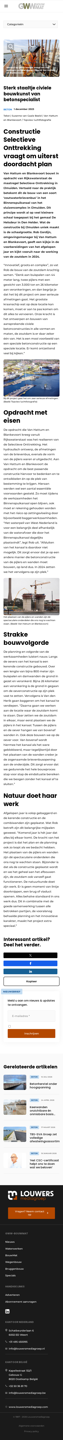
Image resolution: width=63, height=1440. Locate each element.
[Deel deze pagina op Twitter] (30, 955)
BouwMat (11, 1255)
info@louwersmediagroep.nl (27, 1348)
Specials (10, 1275)
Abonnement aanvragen (21, 1301)
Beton (8, 109)
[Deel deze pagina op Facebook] (30, 963)
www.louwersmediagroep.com (28, 1406)
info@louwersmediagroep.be (27, 1392)
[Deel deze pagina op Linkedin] (30, 971)
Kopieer (31, 981)
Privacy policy (31, 1431)
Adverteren (12, 1294)
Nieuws (10, 1241)
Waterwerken (14, 1248)
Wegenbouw (13, 1262)
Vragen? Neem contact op (29, 1213)
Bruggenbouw (14, 1268)
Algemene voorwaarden (31, 1425)
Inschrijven (31, 1033)
